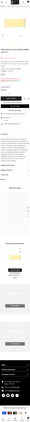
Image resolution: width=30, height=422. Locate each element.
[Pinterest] (12, 395)
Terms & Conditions (16, 102)
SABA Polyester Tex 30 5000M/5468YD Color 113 (15, 275)
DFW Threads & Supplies (13, 69)
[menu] (2, 2)
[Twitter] (17, 395)
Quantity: (4, 90)
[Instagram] (8, 395)
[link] (15, 233)
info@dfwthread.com (14, 391)
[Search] (7, 2)
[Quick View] (20, 251)
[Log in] (23, 2)
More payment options (15, 110)
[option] (15, 23)
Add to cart (11, 98)
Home (2, 6)
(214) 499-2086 (15, 387)
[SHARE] (28, 99)
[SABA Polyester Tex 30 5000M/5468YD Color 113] (15, 257)
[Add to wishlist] (24, 99)
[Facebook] (3, 395)
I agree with (6, 102)
